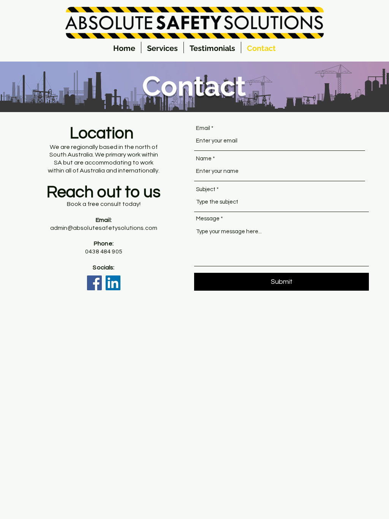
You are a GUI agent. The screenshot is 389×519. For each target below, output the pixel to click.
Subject (205, 189)
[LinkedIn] (113, 282)
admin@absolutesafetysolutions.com (103, 228)
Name (204, 158)
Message (208, 219)
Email (203, 128)
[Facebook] (94, 282)
